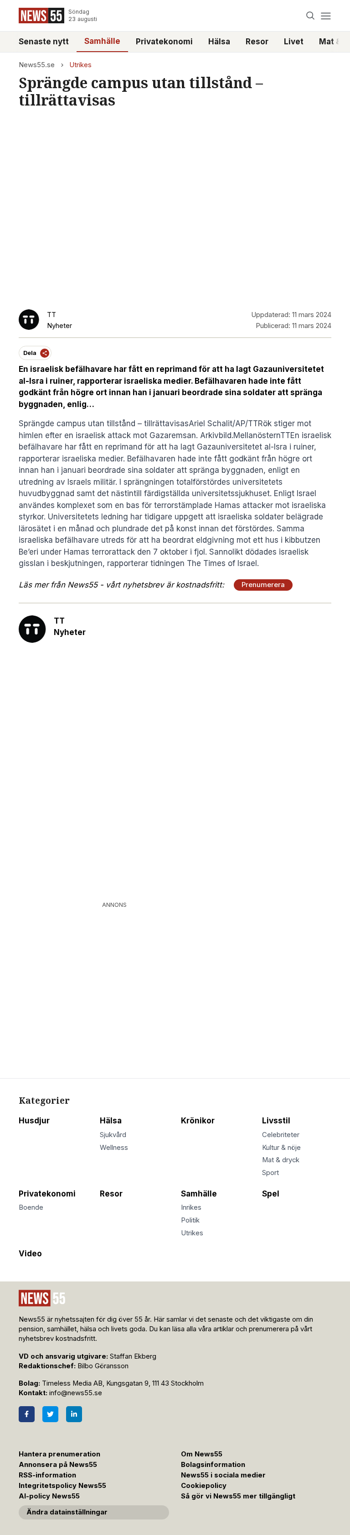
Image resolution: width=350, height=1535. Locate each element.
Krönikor (198, 1120)
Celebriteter (280, 1135)
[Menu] (325, 15)
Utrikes (80, 65)
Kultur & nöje (281, 1147)
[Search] (310, 15)
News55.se (37, 65)
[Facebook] (27, 1414)
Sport (270, 1173)
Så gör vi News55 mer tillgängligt (239, 1496)
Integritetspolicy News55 (62, 1486)
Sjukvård (113, 1135)
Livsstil (276, 1120)
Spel (270, 1193)
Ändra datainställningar (67, 1512)
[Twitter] (50, 1414)
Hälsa (219, 41)
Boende (31, 1207)
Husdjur (34, 1120)
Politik (190, 1220)
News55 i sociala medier (223, 1475)
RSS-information (47, 1475)
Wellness (114, 1147)
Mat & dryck (280, 1160)
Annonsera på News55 (58, 1465)
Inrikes (191, 1207)
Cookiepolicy (203, 1486)
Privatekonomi (164, 41)
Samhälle (102, 41)
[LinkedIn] (74, 1414)
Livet (294, 41)
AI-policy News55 (49, 1496)
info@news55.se (75, 1393)
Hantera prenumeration (59, 1454)
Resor (257, 41)
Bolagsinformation (213, 1465)
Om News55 (201, 1454)
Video (30, 1253)
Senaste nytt (44, 41)
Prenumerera (263, 585)
